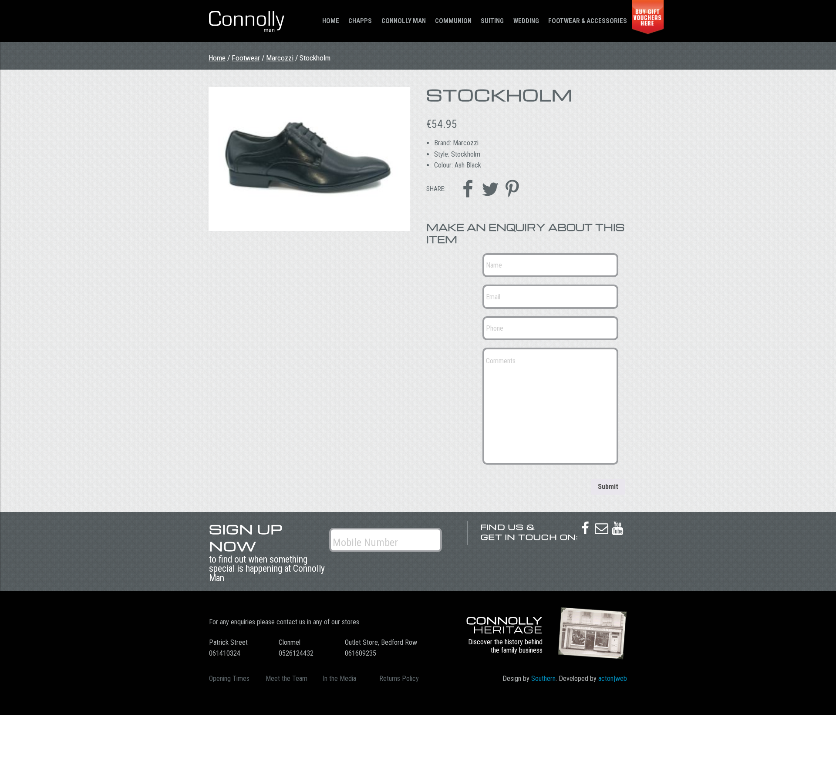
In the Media (339, 678)
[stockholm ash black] (309, 159)
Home (330, 21)
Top (815, 736)
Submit (608, 486)
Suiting (492, 21)
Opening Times (229, 678)
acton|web (612, 678)
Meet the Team (286, 678)
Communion (453, 21)
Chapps (360, 21)
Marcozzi (279, 58)
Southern (543, 678)
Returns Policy (399, 678)
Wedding (526, 21)
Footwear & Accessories (587, 21)
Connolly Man (403, 21)
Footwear (246, 58)
